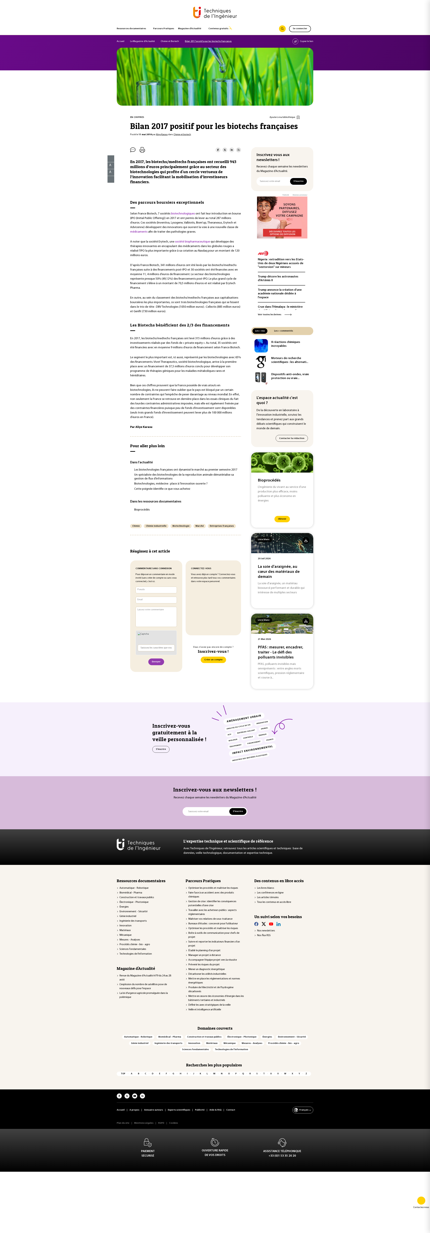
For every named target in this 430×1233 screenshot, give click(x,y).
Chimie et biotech (182, 134)
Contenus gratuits (218, 28)
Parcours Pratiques (163, 28)
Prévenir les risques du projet (204, 964)
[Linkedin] (278, 924)
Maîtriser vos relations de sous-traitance (210, 919)
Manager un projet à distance (204, 955)
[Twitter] (264, 924)
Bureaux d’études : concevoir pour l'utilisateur (213, 923)
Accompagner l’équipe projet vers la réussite (212, 960)
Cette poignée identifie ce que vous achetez (162, 489)
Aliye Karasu (162, 134)
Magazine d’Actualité (189, 28)
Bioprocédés (142, 509)
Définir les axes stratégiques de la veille (209, 1005)
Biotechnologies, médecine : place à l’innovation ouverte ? (170, 483)
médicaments (139, 231)
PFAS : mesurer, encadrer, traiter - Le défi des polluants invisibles (280, 652)
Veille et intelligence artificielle (204, 1009)
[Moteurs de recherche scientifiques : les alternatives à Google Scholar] (261, 362)
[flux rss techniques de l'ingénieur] (238, 149)
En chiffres (137, 117)
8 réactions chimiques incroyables (285, 344)
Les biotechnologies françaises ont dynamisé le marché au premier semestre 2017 (185, 469)
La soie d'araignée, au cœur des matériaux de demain (279, 572)
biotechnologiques (183, 213)
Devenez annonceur (300, 195)
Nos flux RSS (264, 935)
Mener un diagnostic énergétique (206, 969)
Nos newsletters (266, 930)
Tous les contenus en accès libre (274, 902)
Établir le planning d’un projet (204, 950)
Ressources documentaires (131, 28)
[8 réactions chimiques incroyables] (261, 346)
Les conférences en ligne (270, 892)
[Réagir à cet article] (109, 178)
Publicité (286, 195)
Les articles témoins (268, 897)
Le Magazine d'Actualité (142, 41)
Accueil (120, 41)
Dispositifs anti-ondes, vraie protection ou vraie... (290, 376)
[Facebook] (256, 924)
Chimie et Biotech (170, 41)
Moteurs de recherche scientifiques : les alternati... (289, 360)
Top (123, 1073)
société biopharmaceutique (192, 241)
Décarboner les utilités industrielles (207, 974)
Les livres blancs (265, 888)
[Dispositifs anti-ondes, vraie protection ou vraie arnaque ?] (261, 378)
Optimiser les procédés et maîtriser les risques (213, 888)
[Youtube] (271, 924)
